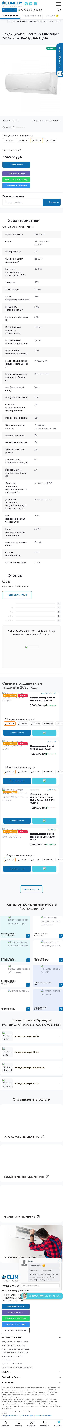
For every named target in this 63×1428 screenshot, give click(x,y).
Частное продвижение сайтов (36, 1415)
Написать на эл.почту (15, 1330)
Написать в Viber (16, 174)
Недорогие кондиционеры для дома (27, 21)
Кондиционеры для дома (13, 1345)
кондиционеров (21, 1136)
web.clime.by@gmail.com (15, 1290)
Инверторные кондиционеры (16, 1349)
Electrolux (55, 120)
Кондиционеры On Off (12, 1356)
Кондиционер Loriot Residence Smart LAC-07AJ (43, 837)
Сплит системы (9, 1360)
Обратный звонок (15, 1306)
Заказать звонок (9, 10)
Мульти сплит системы (12, 1363)
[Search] (59, 10)
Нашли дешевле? (11, 150)
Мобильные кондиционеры (15, 1352)
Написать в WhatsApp (16, 180)
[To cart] (44, 733)
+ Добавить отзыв (17, 595)
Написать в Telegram (16, 185)
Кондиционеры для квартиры (15, 1341)
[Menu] (58, 4)
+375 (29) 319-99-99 (31, 10)
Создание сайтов (10, 1415)
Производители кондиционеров (17, 1367)
